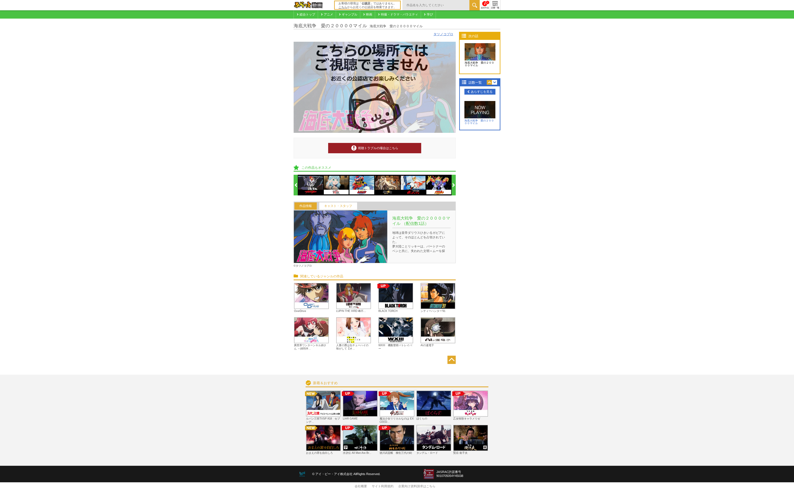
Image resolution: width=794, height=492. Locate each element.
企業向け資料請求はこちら (416, 486)
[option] (310, 185)
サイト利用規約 (382, 486)
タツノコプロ (443, 34)
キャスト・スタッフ (338, 206)
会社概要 (361, 486)
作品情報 (305, 206)
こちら (342, 7)
